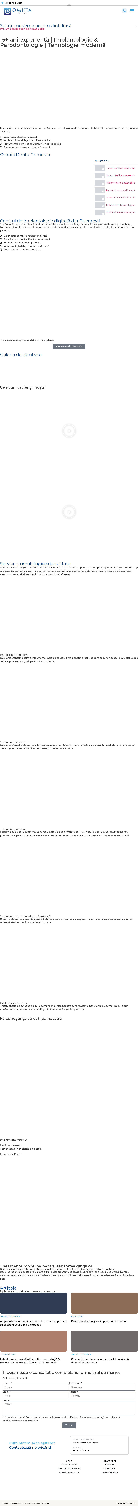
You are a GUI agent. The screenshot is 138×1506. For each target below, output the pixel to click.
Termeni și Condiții (69, 1464)
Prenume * (75, 1383)
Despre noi (109, 1464)
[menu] (124, 10)
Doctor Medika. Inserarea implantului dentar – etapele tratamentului (120, 175)
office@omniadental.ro (86, 1442)
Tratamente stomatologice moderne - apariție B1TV (120, 205)
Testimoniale (109, 1468)
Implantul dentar (10, 1316)
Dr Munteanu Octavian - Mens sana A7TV (120, 197)
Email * (7, 1392)
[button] (1, 26)
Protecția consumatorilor (69, 1472)
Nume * (7, 1383)
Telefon (73, 1392)
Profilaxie (76, 1316)
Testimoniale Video (110, 1472)
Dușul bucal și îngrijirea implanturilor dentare (99, 1321)
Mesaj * (7, 1400)
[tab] (115, 168)
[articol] (33, 1303)
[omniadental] (18, 11)
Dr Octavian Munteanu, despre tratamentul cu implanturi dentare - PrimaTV (120, 212)
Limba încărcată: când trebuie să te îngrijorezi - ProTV (120, 168)
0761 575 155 (81, 1450)
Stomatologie (7, 1354)
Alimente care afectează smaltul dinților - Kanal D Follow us (120, 183)
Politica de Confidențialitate (69, 1468)
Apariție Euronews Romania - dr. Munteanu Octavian (120, 190)
